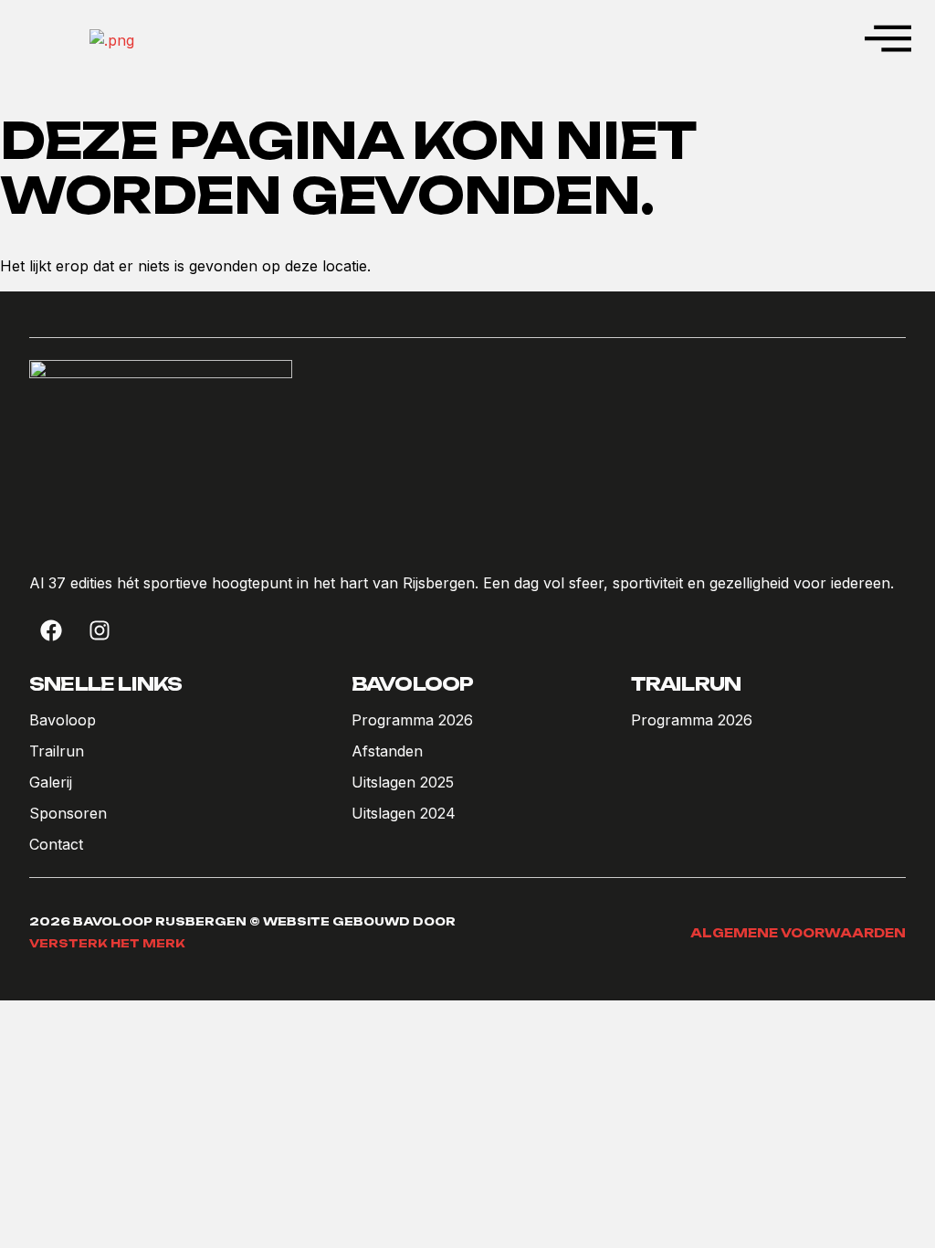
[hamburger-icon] (885, 40)
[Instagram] (99, 630)
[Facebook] (51, 630)
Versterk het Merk (107, 943)
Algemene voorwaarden (798, 932)
